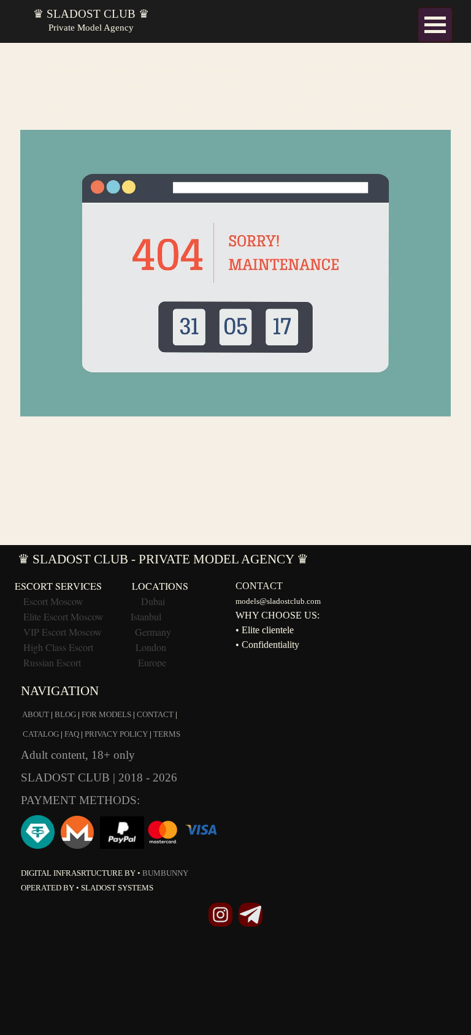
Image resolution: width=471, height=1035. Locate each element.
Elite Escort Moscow (63, 616)
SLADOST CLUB (67, 777)
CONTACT (155, 714)
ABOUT (35, 714)
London (151, 647)
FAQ (71, 734)
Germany (153, 631)
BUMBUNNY (165, 873)
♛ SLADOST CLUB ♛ (91, 13)
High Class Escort (58, 647)
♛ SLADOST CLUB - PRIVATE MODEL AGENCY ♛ (163, 559)
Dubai (153, 601)
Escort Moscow (53, 601)
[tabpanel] (235, 233)
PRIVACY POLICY (116, 734)
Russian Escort (53, 662)
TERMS (166, 734)
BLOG (65, 714)
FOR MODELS (106, 714)
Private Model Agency (91, 27)
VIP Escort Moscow (62, 631)
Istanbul (146, 616)
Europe (152, 662)
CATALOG (41, 734)
